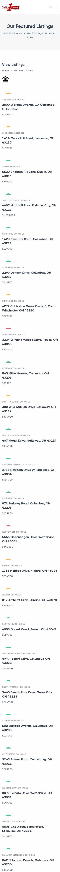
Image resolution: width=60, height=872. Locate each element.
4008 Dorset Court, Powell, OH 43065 (29, 629)
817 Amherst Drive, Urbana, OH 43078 (29, 600)
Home (5, 70)
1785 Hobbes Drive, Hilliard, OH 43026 (29, 570)
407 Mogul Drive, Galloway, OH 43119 (29, 440)
